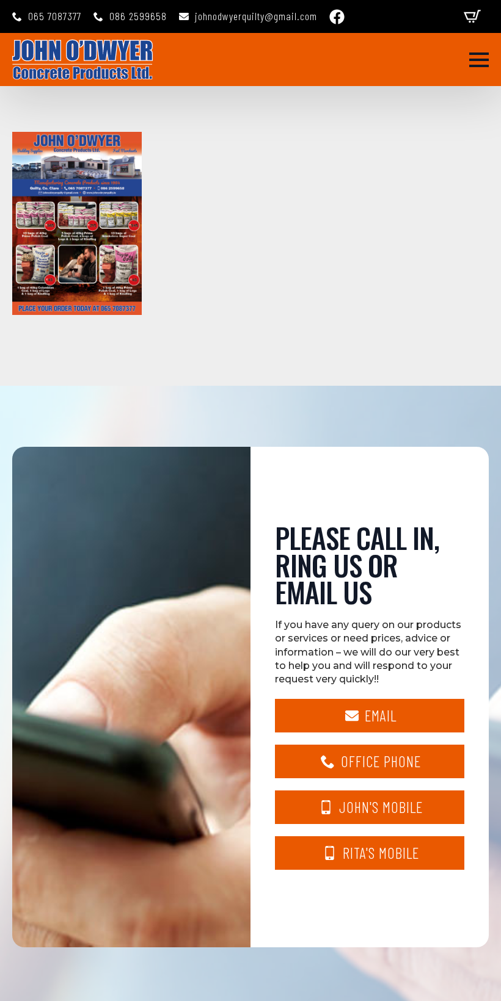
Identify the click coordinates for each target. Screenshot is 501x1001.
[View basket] (472, 16)
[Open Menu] (479, 60)
